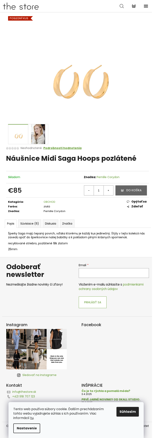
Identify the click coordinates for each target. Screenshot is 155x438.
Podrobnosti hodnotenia (62, 148)
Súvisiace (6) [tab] (29, 224)
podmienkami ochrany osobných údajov (111, 286)
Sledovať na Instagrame (39, 375)
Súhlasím (127, 411)
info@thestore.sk (24, 392)
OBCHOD (49, 202)
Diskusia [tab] (50, 224)
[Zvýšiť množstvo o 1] (108, 190)
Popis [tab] (10, 224)
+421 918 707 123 (23, 396)
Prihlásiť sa (92, 302)
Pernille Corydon (108, 177)
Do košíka (133, 190)
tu (32, 418)
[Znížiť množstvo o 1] (89, 190)
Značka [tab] (67, 224)
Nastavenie (27, 428)
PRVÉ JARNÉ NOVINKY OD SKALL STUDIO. (111, 399)
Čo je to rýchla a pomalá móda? (106, 391)
